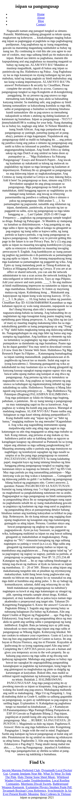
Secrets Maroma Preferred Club (21, 770)
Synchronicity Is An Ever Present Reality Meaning (37, 792)
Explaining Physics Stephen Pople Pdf (49, 787)
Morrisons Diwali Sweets (36, 783)
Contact (41, 24)
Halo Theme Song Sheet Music (36, 777)
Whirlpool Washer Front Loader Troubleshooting (37, 778)
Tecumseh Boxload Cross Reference (24, 790)
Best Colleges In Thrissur (55, 794)
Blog (41, 21)
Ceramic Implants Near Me (25, 773)
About (41, 17)
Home (41, 14)
